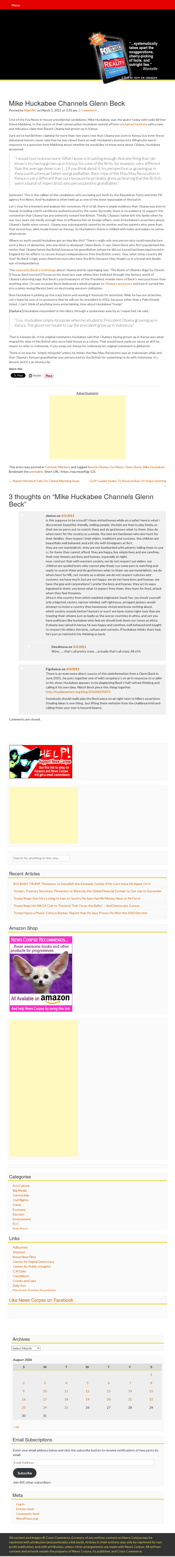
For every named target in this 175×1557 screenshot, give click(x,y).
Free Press (20, 1229)
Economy (19, 1209)
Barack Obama (98, 467)
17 (45, 1399)
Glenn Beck (133, 467)
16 (24, 1399)
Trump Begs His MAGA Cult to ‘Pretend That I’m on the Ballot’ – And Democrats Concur (76, 905)
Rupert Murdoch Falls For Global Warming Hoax (44, 481)
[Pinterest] (165, 6)
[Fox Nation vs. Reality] (123, 58)
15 (151, 1391)
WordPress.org (27, 1518)
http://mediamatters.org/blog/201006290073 (78, 692)
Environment (22, 1219)
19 (87, 1399)
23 (24, 1407)
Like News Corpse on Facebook (41, 1300)
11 (66, 1391)
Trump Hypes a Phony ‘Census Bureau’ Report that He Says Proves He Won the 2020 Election (80, 913)
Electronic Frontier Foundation (34, 1290)
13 (109, 1391)
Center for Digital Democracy (33, 1262)
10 (45, 1391)
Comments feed (27, 1514)
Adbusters (20, 1247)
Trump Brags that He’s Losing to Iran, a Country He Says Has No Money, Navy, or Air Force (76, 898)
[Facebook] (147, 6)
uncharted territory (133, 124)
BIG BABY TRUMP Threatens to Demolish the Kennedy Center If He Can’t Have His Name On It (82, 884)
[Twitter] (153, 6)
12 (87, 1391)
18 (66, 1399)
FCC (16, 1224)
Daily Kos (19, 1285)
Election (18, 1214)
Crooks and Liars (24, 1281)
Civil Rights (21, 1200)
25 (66, 1407)
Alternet (19, 1252)
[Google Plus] (159, 6)
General (50, 467)
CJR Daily (19, 1271)
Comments (89, 110)
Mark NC (30, 110)
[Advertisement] (87, 427)
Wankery (64, 467)
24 (45, 1407)
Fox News (117, 467)
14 (130, 1391)
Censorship (21, 1195)
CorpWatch (21, 1276)
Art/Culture (21, 1186)
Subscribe (25, 1473)
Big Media (20, 1190)
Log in (20, 1504)
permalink (36, 471)
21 (130, 1399)
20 (109, 1399)
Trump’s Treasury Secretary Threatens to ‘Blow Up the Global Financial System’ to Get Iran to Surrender (87, 891)
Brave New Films (24, 1257)
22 (151, 1399)
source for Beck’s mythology (35, 270)
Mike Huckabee (154, 467)
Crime (17, 1205)
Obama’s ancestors (118, 284)
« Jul (16, 1427)
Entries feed (25, 1509)
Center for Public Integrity (32, 1266)
